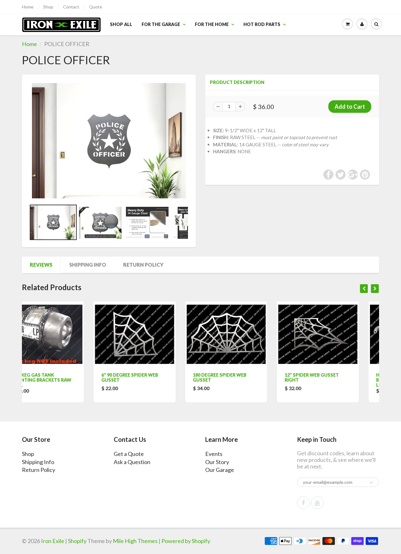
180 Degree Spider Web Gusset (151, 377)
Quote (95, 6)
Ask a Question (132, 461)
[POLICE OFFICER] (109, 141)
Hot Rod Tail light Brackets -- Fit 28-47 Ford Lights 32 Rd (338, 380)
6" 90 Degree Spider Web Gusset (60, 377)
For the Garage (161, 24)
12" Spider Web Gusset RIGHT (243, 377)
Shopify (77, 540)
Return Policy (143, 265)
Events (213, 453)
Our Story (217, 461)
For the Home (212, 24)
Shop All (121, 24)
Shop (48, 6)
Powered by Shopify (185, 540)
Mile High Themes (135, 540)
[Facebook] (303, 502)
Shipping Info (87, 265)
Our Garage (219, 469)
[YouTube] (317, 502)
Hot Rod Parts (261, 24)
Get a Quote (129, 453)
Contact (71, 6)
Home (28, 6)
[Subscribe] (371, 483)
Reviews (41, 265)
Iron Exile (52, 540)
